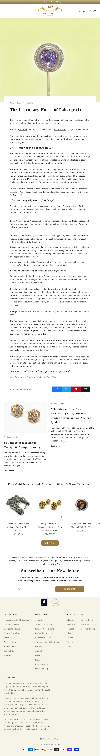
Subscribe (70, 589)
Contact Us (9, 651)
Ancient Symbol (57, 403)
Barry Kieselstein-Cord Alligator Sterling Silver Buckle (18, 527)
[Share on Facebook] (57, 389)
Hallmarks (40, 646)
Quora (68, 646)
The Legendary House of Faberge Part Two (33, 377)
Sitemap (7, 655)
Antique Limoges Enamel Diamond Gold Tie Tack (81, 525)
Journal (38, 651)
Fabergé (29, 103)
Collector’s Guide (43, 638)
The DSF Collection (43, 624)
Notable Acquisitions (44, 629)
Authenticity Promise (13, 624)
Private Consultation (13, 633)
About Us (39, 620)
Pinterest (69, 642)
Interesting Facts (42, 664)
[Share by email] (85, 389)
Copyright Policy (88, 629)
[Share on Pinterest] (76, 389)
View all (50, 543)
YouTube (69, 638)
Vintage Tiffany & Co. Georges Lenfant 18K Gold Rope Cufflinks (50, 527)
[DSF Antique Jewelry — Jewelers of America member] (44, 602)
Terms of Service (88, 624)
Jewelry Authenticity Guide (47, 642)
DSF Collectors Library (45, 633)
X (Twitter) (70, 624)
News (37, 660)
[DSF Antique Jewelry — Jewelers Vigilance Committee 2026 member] (55, 602)
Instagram (70, 620)
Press (37, 655)
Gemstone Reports (12, 629)
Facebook (69, 629)
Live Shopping (41, 668)
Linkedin (69, 633)
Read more (9, 471)
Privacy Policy (87, 620)
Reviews (7, 638)
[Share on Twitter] (66, 389)
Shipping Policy (11, 646)
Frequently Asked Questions (16, 620)
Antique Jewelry (11, 437)
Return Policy (10, 642)
